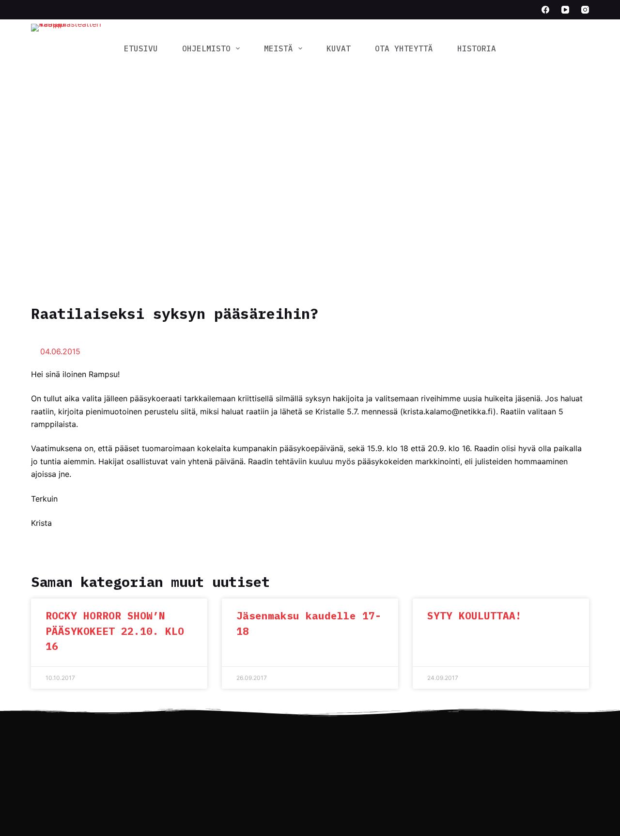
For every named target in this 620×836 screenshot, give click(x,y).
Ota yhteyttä (404, 48)
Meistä (278, 48)
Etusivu (141, 48)
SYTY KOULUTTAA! (474, 615)
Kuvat (338, 48)
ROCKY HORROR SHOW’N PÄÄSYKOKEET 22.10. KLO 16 (115, 631)
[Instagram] (585, 10)
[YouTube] (565, 10)
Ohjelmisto (206, 48)
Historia (476, 48)
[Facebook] (545, 10)
